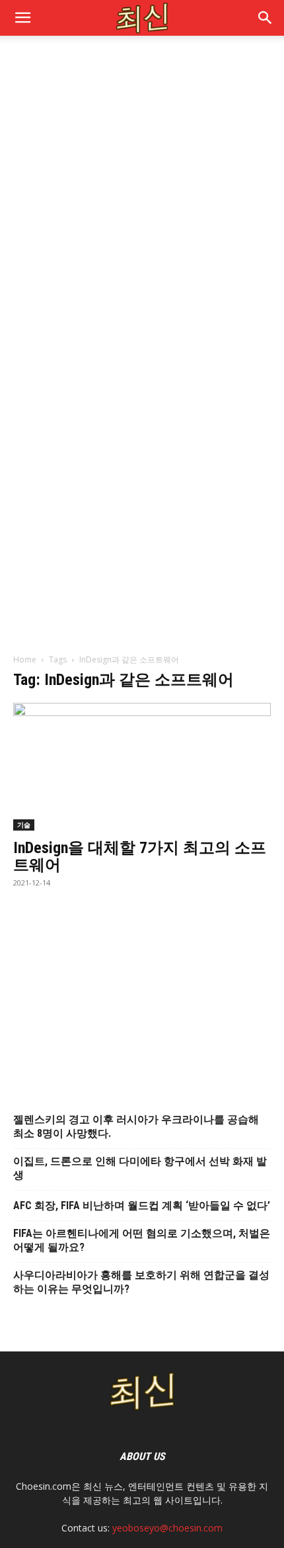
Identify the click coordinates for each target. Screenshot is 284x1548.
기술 (23, 824)
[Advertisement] (142, 199)
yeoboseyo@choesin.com (167, 1528)
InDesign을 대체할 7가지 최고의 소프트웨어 (139, 856)
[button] (265, 18)
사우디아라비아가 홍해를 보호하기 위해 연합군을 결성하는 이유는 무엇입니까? (141, 1282)
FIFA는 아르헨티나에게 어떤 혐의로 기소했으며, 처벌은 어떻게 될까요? (141, 1240)
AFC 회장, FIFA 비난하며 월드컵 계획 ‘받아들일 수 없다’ (141, 1205)
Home (24, 659)
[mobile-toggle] (22, 18)
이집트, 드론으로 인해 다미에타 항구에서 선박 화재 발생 (140, 1168)
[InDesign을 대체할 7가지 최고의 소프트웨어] (142, 767)
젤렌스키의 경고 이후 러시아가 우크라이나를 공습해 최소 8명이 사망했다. (136, 1126)
